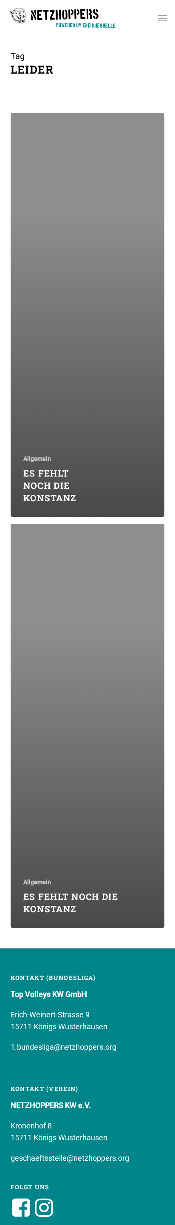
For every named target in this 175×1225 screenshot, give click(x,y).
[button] (162, 18)
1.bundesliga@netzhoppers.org (63, 1046)
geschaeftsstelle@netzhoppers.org (70, 1158)
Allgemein (37, 458)
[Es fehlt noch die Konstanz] (88, 315)
